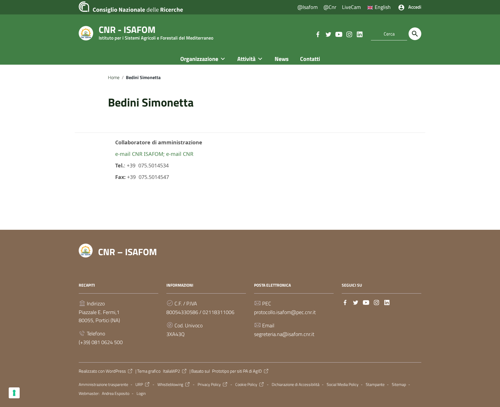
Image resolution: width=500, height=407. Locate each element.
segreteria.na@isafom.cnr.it (284, 334)
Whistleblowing (170, 384)
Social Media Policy (343, 384)
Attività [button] (246, 58)
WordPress (116, 371)
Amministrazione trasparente (103, 384)
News (281, 58)
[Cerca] (415, 33)
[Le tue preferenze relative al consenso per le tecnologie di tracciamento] (14, 392)
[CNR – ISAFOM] (86, 33)
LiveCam (351, 7)
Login (141, 393)
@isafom (307, 7)
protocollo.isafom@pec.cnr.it (285, 312)
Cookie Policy (246, 384)
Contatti (310, 58)
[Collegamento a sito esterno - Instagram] (348, 33)
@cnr (329, 7)
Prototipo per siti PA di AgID (237, 371)
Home (114, 77)
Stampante (375, 384)
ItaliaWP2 (171, 371)
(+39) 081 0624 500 (101, 342)
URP (139, 384)
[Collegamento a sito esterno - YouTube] (338, 33)
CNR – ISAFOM (127, 252)
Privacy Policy (209, 384)
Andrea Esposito (115, 393)
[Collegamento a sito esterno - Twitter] (328, 33)
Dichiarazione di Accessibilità (295, 384)
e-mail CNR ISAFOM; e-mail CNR (154, 153)
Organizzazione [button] (199, 58)
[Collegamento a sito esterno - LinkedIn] (359, 33)
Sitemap (399, 384)
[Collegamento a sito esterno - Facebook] (317, 33)
